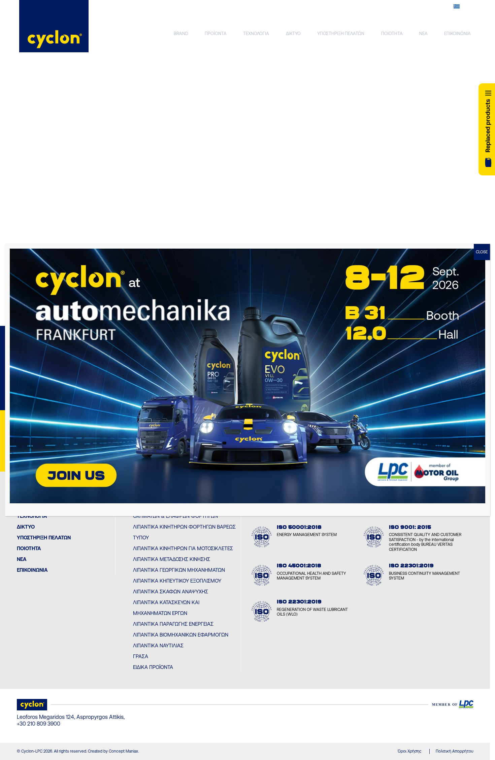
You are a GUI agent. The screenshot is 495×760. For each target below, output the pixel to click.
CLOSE (482, 252)
